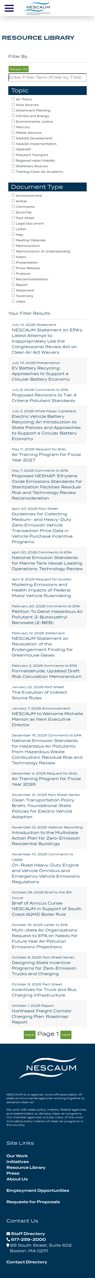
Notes (21, 257)
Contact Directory (26, 1262)
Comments (25, 207)
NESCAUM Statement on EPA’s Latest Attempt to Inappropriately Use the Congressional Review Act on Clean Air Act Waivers (47, 339)
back (29, 1035)
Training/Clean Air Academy (39, 172)
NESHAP (23, 149)
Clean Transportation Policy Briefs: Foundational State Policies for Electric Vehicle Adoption (46, 806)
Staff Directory (28, 1234)
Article (21, 201)
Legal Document (30, 224)
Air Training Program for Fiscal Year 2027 (46, 455)
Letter (21, 229)
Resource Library (26, 1168)
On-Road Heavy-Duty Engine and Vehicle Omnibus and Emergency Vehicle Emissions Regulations (46, 868)
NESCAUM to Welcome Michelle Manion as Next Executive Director (47, 716)
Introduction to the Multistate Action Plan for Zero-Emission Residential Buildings (47, 835)
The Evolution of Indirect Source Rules (39, 692)
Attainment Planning (33, 110)
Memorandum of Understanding (43, 251)
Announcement (29, 196)
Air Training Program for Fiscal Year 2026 (46, 779)
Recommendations (32, 279)
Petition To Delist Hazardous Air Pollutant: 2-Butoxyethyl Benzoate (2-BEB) (47, 614)
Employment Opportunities (37, 1191)
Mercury (23, 127)
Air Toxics (24, 99)
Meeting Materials (31, 240)
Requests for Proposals (33, 1202)
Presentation (27, 263)
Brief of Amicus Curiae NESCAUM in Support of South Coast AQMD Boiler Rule (47, 903)
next (66, 1035)
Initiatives (17, 1162)
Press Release (28, 268)
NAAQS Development (34, 138)
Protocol (23, 274)
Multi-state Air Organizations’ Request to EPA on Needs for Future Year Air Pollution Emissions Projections (45, 936)
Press (12, 1173)
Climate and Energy (32, 116)
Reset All (18, 69)
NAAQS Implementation (36, 144)
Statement (25, 290)
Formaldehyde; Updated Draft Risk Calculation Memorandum (47, 671)
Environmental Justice (34, 122)
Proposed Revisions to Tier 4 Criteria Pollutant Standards (44, 395)
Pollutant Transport (32, 155)
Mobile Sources (29, 133)
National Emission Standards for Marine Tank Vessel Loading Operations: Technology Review (47, 560)
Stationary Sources (32, 166)
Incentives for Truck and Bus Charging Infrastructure (44, 990)
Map (19, 235)
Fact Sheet (25, 218)
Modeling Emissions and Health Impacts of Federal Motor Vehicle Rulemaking (41, 587)
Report (22, 285)
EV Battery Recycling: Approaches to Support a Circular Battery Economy (41, 371)
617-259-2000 (28, 1240)
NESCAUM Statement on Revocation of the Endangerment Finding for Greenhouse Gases (42, 644)
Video (20, 302)
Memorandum (28, 246)
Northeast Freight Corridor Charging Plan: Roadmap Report (42, 1014)
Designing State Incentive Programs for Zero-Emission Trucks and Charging (44, 965)
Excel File (24, 212)
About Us (17, 1179)
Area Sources (27, 105)
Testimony (24, 296)
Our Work (17, 1156)
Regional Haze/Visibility (35, 161)
